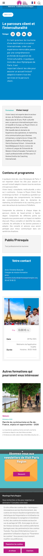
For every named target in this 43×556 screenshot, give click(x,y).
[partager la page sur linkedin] (24, 34)
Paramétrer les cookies (14, 544)
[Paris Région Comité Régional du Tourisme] (22, 2)
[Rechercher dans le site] (39, 3)
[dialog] (21, 530)
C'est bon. (30, 551)
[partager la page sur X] (29, 34)
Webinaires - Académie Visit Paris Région (20, 6)
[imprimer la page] (13, 34)
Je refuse (12, 551)
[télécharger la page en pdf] (18, 34)
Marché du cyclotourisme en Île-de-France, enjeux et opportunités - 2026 (20, 423)
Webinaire (8, 15)
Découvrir (21, 474)
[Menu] (4, 3)
